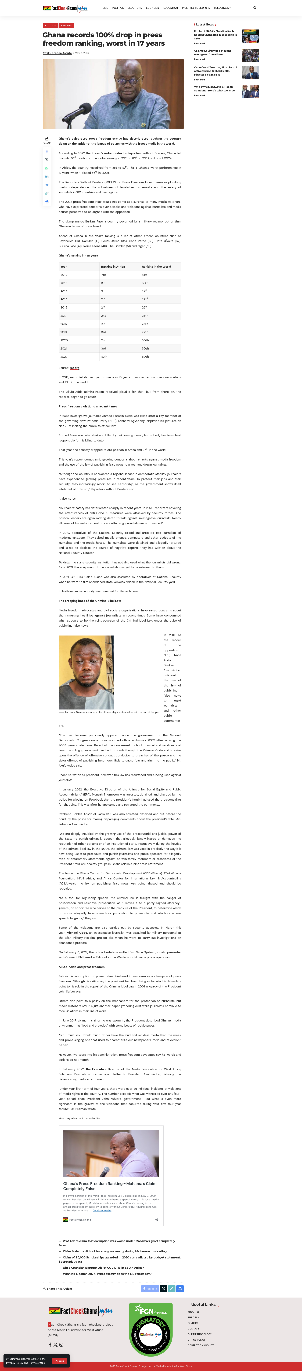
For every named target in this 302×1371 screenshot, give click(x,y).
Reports (66, 25)
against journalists (107, 615)
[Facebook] (50, 1345)
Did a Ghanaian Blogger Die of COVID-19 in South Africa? (103, 1267)
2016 (63, 307)
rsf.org (74, 368)
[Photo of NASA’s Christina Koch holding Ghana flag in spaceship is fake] (250, 36)
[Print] (47, 201)
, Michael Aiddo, (76, 933)
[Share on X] (47, 159)
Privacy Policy (14, 1362)
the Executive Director (103, 1069)
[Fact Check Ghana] (65, 8)
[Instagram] (61, 1345)
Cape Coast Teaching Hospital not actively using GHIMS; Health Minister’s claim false (215, 71)
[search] (255, 8)
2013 (63, 283)
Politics (50, 25)
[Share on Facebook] (47, 151)
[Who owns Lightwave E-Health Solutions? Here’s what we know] (250, 91)
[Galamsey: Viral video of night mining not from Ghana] (250, 55)
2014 (64, 291)
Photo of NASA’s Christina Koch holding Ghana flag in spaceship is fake (215, 35)
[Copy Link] (47, 193)
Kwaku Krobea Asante (57, 53)
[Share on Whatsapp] (47, 168)
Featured (199, 43)
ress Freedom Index (108, 153)
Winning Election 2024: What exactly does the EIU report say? (107, 1274)
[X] (55, 1345)
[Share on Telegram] (47, 185)
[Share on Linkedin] (47, 176)
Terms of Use (37, 1362)
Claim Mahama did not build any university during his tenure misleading (115, 1251)
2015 (63, 299)
